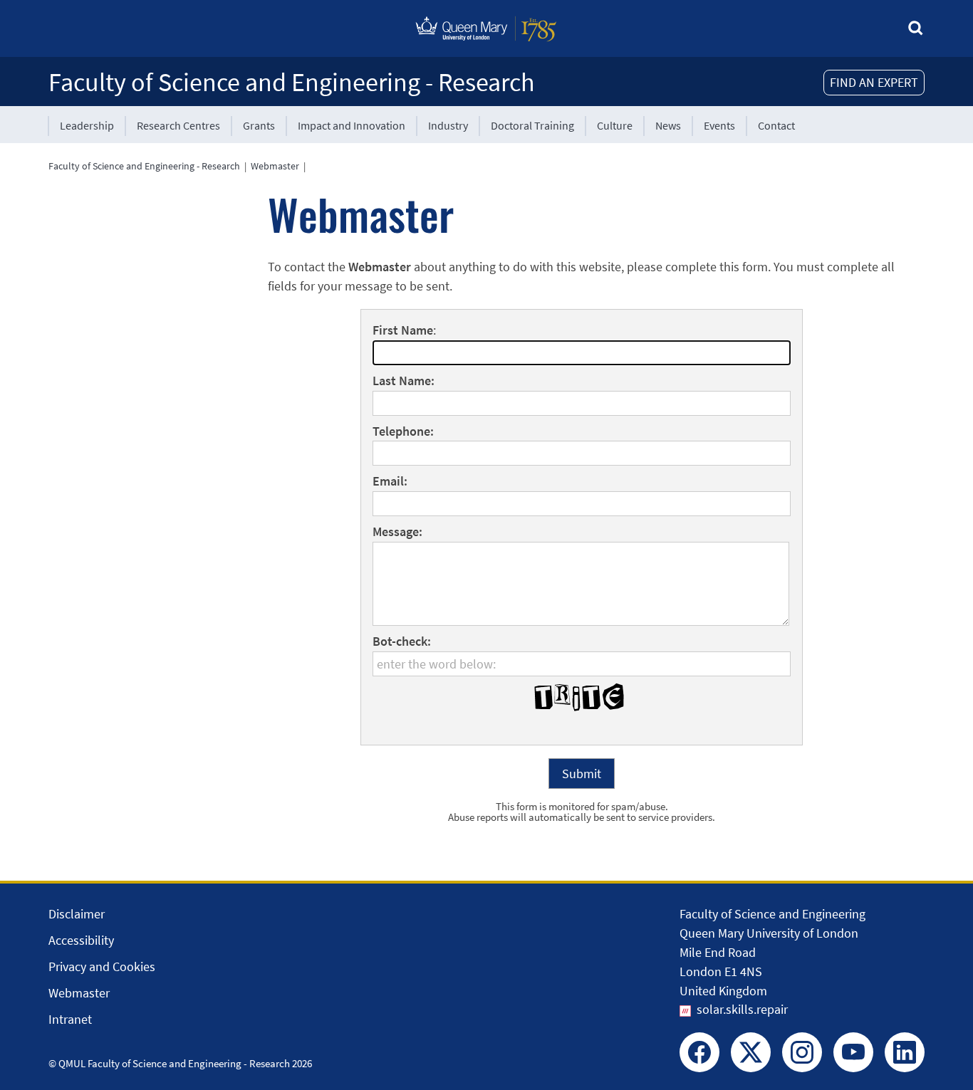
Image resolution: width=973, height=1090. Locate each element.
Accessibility (81, 940)
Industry (448, 125)
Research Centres (178, 125)
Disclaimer (76, 914)
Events (719, 125)
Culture (615, 125)
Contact (776, 125)
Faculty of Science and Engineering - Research (291, 82)
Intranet (70, 1019)
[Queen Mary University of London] (486, 44)
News (668, 125)
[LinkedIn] (905, 1052)
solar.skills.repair (742, 1009)
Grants (259, 125)
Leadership (87, 125)
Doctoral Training (532, 125)
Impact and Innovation (351, 125)
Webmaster (275, 165)
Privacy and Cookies (101, 966)
